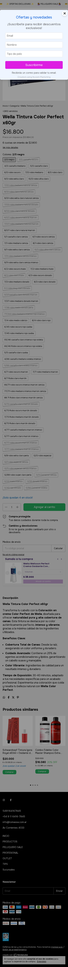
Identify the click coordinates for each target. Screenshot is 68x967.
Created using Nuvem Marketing (34, 77)
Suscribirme (34, 65)
